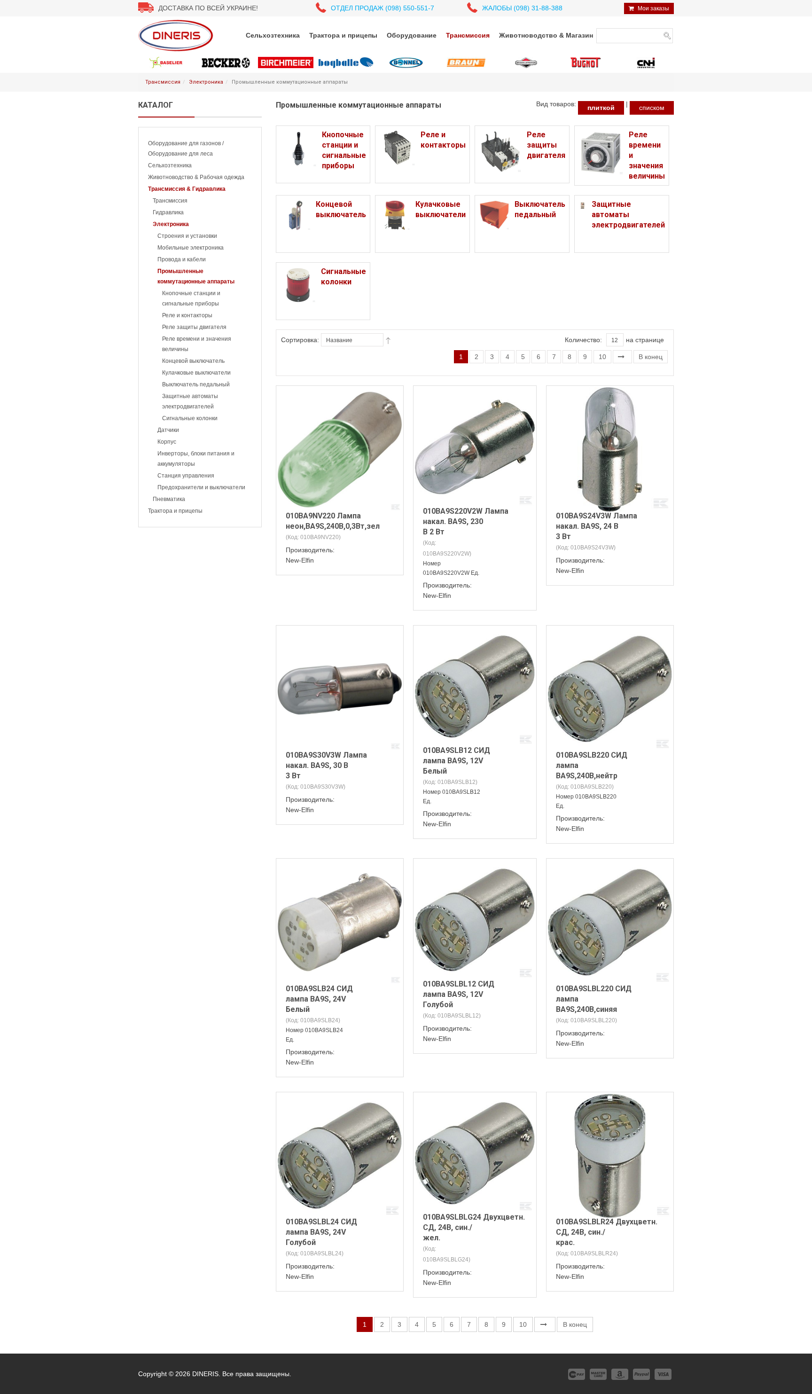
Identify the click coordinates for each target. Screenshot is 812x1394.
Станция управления (185, 475)
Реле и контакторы (187, 315)
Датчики (168, 430)
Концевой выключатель (193, 361)
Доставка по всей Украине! (208, 8)
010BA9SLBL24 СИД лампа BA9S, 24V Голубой (321, 1232)
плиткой (601, 107)
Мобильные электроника (190, 247)
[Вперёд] (622, 356)
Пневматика (169, 499)
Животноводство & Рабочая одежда (196, 177)
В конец (651, 356)
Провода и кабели (181, 259)
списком (651, 107)
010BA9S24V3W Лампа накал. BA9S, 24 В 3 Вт (596, 526)
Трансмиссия (162, 82)
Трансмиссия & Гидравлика (187, 189)
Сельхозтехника (170, 165)
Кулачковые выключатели (196, 372)
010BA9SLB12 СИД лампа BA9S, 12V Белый (456, 760)
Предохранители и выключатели (201, 487)
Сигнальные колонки (190, 418)
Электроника (206, 82)
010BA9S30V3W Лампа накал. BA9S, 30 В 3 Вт (326, 765)
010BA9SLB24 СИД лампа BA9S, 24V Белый (319, 999)
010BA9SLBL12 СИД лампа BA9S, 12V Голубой (458, 994)
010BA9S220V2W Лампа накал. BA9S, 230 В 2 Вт (465, 521)
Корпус (166, 442)
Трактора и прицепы (175, 511)
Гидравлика (168, 212)
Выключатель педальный (196, 384)
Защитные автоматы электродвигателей (628, 214)
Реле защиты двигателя (194, 327)
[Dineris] (175, 35)
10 (602, 356)
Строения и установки (187, 236)
